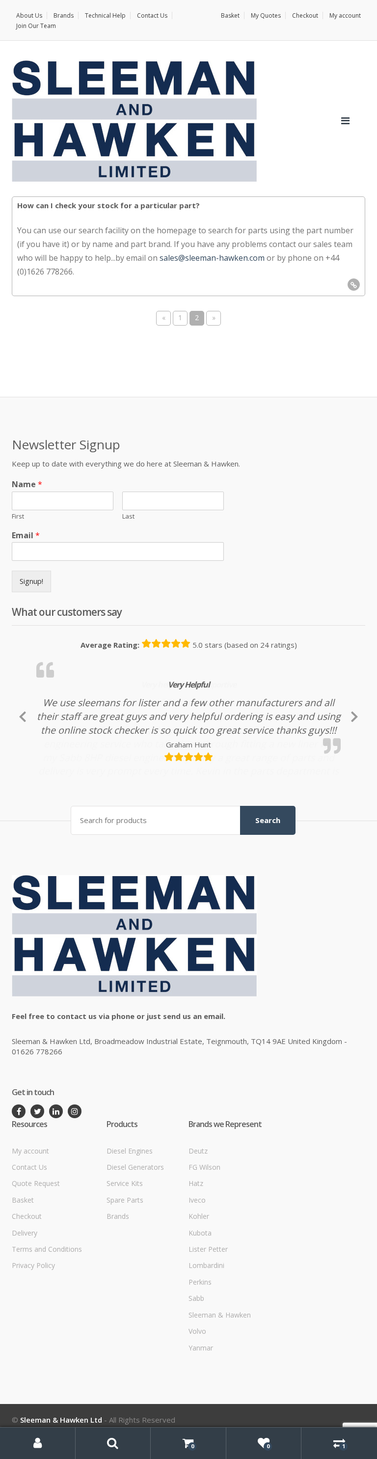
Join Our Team (36, 25)
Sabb (196, 1360)
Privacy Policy (33, 1328)
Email (26, 535)
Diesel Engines (130, 1213)
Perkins (200, 1344)
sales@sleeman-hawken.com (212, 257)
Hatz (195, 1245)
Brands (64, 15)
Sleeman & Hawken (219, 1377)
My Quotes (266, 15)
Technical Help (105, 15)
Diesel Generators (135, 1229)
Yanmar (200, 1410)
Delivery (24, 1295)
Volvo (197, 1393)
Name (27, 484)
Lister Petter (208, 1311)
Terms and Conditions (47, 1311)
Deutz (198, 1213)
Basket (230, 15)
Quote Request (36, 1245)
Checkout (305, 15)
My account (345, 15)
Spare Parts (125, 1262)
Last (128, 516)
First (18, 516)
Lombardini (206, 1328)
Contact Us (152, 15)
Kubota (200, 1295)
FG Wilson (204, 1229)
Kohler (198, 1278)
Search (267, 882)
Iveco (197, 1262)
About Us (29, 15)
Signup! (31, 581)
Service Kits (125, 1245)
